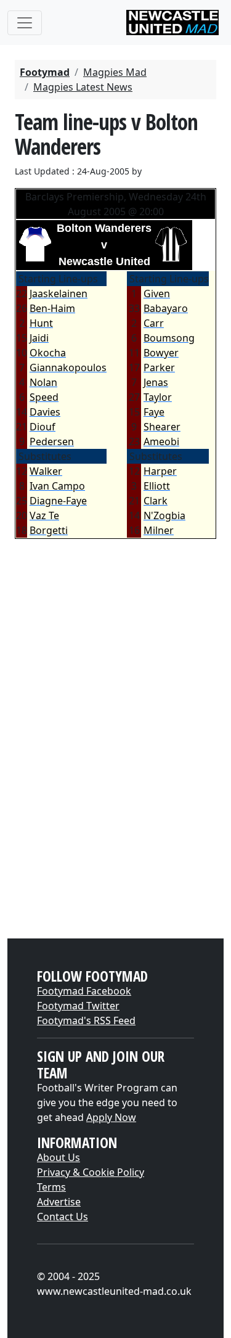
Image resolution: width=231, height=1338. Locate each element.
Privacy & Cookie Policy (90, 1172)
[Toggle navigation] (24, 22)
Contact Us (62, 1216)
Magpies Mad (115, 72)
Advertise (59, 1202)
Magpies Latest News (82, 87)
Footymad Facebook (84, 991)
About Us (58, 1157)
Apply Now (111, 1117)
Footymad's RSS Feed (86, 1020)
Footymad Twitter (78, 1005)
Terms (51, 1187)
